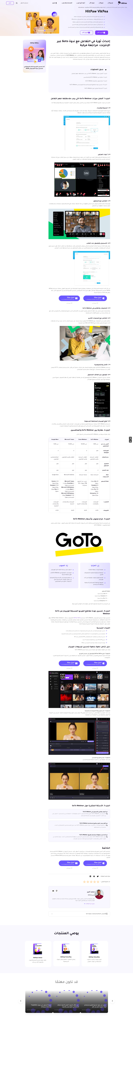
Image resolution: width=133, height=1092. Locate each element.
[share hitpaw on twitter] (130, 438)
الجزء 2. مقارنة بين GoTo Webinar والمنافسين (95, 77)
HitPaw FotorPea (65, 957)
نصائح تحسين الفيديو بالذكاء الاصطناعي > (115, 7)
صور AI (101, 3)
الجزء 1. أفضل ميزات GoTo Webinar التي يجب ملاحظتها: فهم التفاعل (89, 73)
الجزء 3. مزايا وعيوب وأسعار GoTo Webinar (96, 81)
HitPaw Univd (37, 958)
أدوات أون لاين (81, 3)
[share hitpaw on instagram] (130, 441)
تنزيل (53, 3)
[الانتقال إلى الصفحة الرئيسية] (122, 3)
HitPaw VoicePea (94, 957)
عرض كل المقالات (90, 903)
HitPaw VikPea (77, 618)
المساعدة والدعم (67, 3)
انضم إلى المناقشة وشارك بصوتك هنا (96, 913)
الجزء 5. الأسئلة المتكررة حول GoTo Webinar (96, 88)
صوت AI (92, 3)
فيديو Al (111, 3)
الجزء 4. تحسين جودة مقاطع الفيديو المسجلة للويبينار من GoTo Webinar (88, 84)
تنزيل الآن (100, 32)
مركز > (125, 7)
